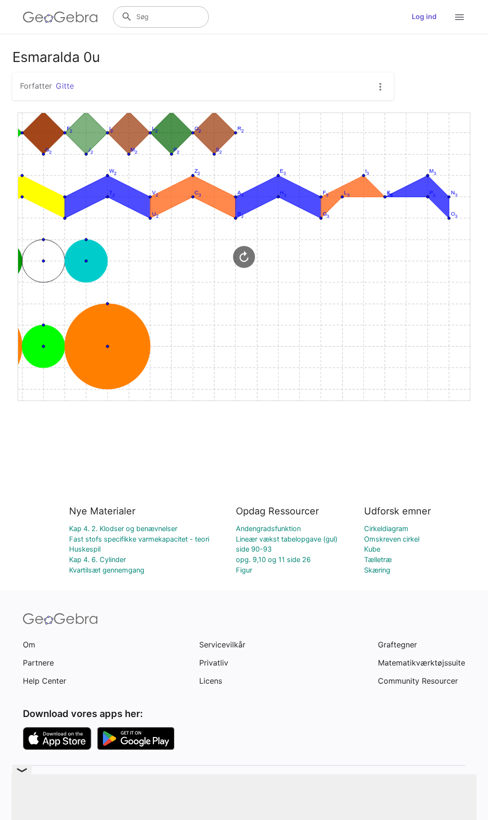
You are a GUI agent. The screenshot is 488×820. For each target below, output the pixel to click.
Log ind (424, 16)
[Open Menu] (459, 17)
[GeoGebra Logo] (60, 17)
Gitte (65, 86)
